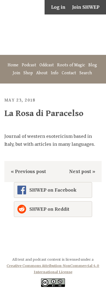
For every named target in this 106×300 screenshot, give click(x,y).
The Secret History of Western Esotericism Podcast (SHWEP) (53, 34)
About (42, 73)
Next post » (82, 171)
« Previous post (28, 171)
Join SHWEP (85, 7)
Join (16, 73)
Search (85, 73)
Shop (28, 73)
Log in (58, 7)
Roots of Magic (71, 65)
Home (13, 65)
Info (54, 73)
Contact (69, 73)
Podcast (29, 65)
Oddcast (46, 65)
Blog (92, 65)
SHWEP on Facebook (53, 190)
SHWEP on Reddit (49, 209)
